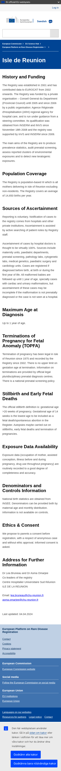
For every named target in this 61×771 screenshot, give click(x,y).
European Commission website (18, 669)
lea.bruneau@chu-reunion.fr (27, 595)
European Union (11, 701)
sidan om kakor (38, 732)
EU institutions (10, 696)
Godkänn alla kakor (26, 754)
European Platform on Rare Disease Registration (23, 47)
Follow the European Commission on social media (28, 682)
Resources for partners (14, 717)
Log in (55, 7)
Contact (6, 639)
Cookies (6, 644)
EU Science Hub (32, 44)
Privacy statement (11, 648)
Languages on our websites (16, 712)
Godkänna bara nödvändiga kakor (35, 763)
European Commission (12, 44)
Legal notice (35, 717)
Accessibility (9, 653)
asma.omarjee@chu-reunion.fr (20, 599)
